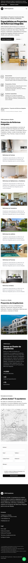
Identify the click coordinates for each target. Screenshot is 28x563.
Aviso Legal (3, 528)
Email (4, 452)
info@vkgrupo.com (5, 520)
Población (17, 458)
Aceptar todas (4, 4)
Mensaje (5, 464)
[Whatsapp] (24, 559)
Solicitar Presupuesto (7, 39)
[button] (14, 425)
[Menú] (26, 9)
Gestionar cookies (14, 4)
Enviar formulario (14, 475)
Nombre (5, 447)
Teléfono (17, 452)
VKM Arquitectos (8, 8)
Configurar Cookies (5, 537)
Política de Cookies (5, 531)
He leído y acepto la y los (14, 472)
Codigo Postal (6, 458)
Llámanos (18, 39)
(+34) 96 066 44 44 (5, 518)
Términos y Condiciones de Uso (11, 472)
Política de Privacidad (17, 471)
